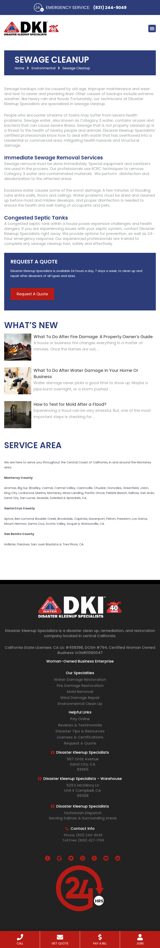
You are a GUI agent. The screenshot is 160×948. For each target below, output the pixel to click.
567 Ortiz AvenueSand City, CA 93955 (83, 764)
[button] (152, 28)
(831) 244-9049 (109, 7)
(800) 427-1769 (91, 840)
